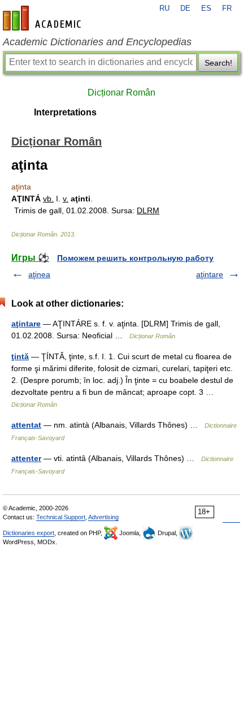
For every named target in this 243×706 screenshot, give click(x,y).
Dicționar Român (121, 92)
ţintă (20, 356)
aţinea (39, 274)
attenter (26, 458)
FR (227, 8)
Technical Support (60, 517)
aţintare (209, 274)
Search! (218, 62)
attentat (26, 424)
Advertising (103, 517)
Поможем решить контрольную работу (135, 257)
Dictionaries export (28, 533)
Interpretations (65, 112)
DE (185, 8)
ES (206, 8)
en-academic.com (43, 18)
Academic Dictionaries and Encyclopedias (97, 42)
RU (164, 8)
